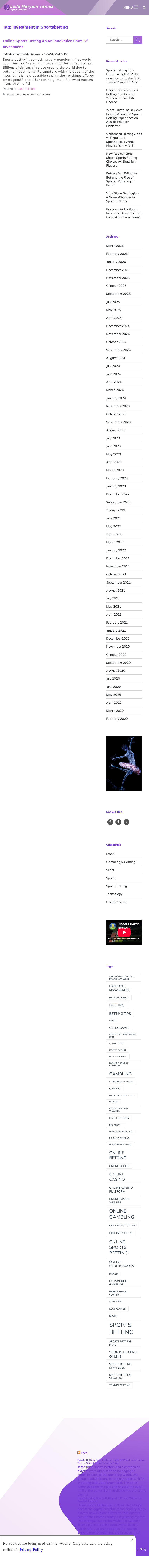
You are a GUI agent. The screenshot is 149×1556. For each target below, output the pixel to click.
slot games (117, 1308)
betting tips (120, 1013)
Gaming (114, 1088)
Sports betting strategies (120, 1365)
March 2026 (115, 246)
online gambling (121, 1214)
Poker (113, 1273)
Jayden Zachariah (56, 53)
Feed (84, 1453)
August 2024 (115, 358)
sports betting (121, 1328)
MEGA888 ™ (115, 1125)
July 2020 (113, 678)
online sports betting (118, 1247)
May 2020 (113, 694)
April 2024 (114, 382)
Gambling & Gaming (120, 862)
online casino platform (121, 1189)
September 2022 (118, 502)
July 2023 (113, 438)
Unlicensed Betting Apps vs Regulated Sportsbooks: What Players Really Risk (124, 139)
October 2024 (116, 342)
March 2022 (115, 542)
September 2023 (118, 422)
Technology (114, 894)
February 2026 (117, 254)
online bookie (119, 1165)
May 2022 (113, 526)
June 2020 (113, 687)
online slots (120, 1233)
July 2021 (113, 598)
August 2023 (115, 430)
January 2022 (116, 550)
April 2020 (114, 702)
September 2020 (118, 662)
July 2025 (113, 302)
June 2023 (113, 446)
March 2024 (115, 390)
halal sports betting (121, 1095)
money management (120, 1144)
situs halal (116, 1301)
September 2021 (118, 582)
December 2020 (118, 638)
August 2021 (115, 590)
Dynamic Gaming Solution (118, 1064)
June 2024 (113, 374)
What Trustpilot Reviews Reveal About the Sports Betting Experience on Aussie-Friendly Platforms (124, 117)
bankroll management (120, 988)
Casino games (119, 1027)
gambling (120, 1073)
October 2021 (116, 574)
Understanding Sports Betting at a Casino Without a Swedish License (122, 96)
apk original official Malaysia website (121, 977)
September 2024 (118, 350)
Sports (111, 878)
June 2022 (113, 518)
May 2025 (113, 310)
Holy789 (113, 1101)
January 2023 (116, 486)
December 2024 (118, 326)
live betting (119, 1118)
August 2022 (115, 510)
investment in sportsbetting (34, 94)
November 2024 (118, 334)
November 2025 (118, 278)
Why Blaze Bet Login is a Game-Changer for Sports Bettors (123, 197)
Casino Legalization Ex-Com (122, 1035)
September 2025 (118, 294)
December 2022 (118, 494)
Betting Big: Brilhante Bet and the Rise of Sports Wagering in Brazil (121, 179)
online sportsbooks (121, 1264)
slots (113, 1315)
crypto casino (117, 1050)
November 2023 (118, 406)
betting (116, 1005)
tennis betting (119, 1385)
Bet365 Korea (118, 997)
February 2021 (117, 622)
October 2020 (116, 655)
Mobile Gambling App (121, 1131)
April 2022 (114, 534)
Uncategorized (116, 902)
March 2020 (115, 711)
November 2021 (118, 566)
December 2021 (118, 558)
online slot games (122, 1225)
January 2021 (116, 630)
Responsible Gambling (118, 1282)
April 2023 (114, 462)
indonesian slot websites (118, 1109)
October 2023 (116, 414)
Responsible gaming (118, 1293)
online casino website (119, 1200)
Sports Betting (116, 886)
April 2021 (114, 614)
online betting (117, 1155)
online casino (117, 1176)
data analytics (117, 1056)
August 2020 (115, 670)
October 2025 (116, 286)
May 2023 (113, 454)
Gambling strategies (121, 1081)
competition (116, 1043)
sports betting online (123, 1354)
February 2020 (117, 719)
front (110, 854)
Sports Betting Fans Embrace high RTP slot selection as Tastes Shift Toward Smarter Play (123, 76)
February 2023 (117, 478)
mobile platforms (119, 1138)
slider (110, 870)
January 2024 (116, 398)
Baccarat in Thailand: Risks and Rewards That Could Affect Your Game (124, 213)
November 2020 (118, 646)
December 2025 (118, 270)
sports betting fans (120, 1343)
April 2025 (114, 318)
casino (113, 1020)
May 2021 (113, 606)
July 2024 (113, 366)
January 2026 (116, 262)
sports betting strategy (120, 1376)
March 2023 (115, 470)
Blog (143, 1549)
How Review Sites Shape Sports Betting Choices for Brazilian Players (121, 159)
